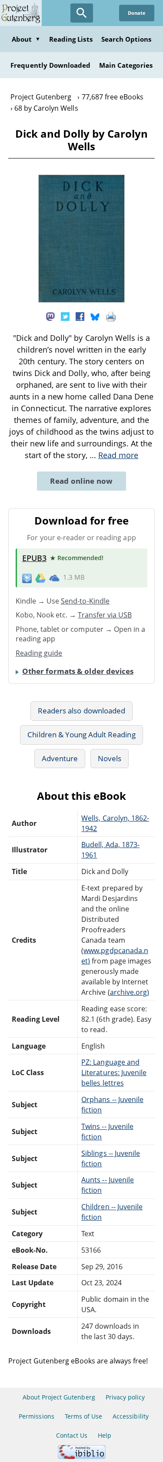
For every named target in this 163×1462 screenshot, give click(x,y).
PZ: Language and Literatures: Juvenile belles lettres (113, 1072)
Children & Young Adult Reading (81, 734)
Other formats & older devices (77, 671)
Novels (109, 758)
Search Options (126, 39)
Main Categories (126, 65)
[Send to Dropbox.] (27, 577)
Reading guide (39, 653)
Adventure (60, 758)
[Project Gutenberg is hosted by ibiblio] (82, 1456)
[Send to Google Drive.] (40, 577)
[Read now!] (81, 300)
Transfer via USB (105, 615)
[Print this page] (111, 316)
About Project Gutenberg (59, 1397)
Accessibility (131, 1416)
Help (104, 1435)
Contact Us (71, 1435)
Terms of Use (83, 1416)
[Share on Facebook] (80, 316)
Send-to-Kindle (85, 601)
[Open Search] (81, 13)
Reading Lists (71, 39)
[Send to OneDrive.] (54, 577)
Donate (137, 13)
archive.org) (129, 992)
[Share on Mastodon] (50, 316)
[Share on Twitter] (65, 316)
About (26, 39)
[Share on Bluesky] (95, 316)
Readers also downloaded (81, 711)
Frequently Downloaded (50, 65)
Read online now (81, 481)
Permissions (36, 1416)
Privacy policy (125, 1397)
